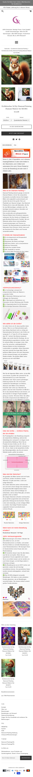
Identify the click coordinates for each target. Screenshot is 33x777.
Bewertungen (5, 711)
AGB (2, 730)
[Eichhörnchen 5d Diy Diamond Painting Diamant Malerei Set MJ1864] (8, 636)
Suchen (3, 728)
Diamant (21, 117)
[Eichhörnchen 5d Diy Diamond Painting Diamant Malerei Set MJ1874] (25, 636)
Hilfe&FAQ (4, 726)
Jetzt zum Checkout (16, 133)
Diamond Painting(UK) (7, 742)
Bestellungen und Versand (9, 713)
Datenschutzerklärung (7, 715)
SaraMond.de (21, 767)
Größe (7, 117)
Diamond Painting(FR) (7, 744)
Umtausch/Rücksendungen (9, 734)
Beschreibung (7, 145)
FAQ (15, 145)
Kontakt (3, 707)
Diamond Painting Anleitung (9, 732)
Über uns (4, 709)
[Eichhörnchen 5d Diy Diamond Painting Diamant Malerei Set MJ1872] (8, 668)
